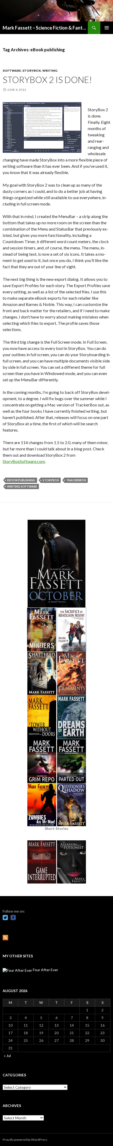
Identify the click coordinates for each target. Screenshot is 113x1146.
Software (12, 70)
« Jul (7, 1055)
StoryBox (31, 70)
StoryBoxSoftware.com (24, 461)
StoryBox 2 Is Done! (47, 79)
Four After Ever (45, 970)
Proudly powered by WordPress (25, 1140)
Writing (49, 70)
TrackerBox (76, 480)
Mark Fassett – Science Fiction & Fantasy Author (45, 28)
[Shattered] (41, 672)
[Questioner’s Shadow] (71, 804)
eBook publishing (21, 480)
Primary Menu (106, 27)
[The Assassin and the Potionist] (71, 861)
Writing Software (22, 486)
